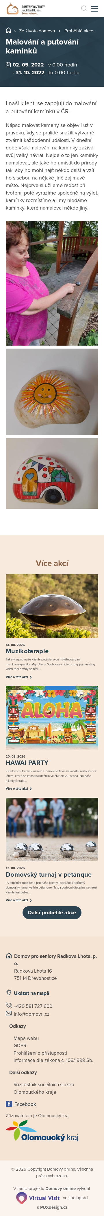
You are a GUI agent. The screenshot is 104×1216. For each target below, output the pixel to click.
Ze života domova (37, 31)
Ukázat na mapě (31, 993)
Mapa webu (26, 1038)
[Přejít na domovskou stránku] (25, 8)
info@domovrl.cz (31, 1014)
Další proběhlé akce (52, 912)
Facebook (25, 1104)
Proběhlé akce (78, 31)
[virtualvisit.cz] (38, 1197)
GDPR (20, 1046)
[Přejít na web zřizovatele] (52, 1130)
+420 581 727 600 (33, 1006)
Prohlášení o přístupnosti (40, 1053)
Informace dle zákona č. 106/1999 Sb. (53, 1060)
